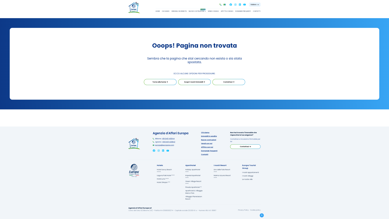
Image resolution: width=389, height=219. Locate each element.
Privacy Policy (243, 210)
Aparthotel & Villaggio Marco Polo (194, 191)
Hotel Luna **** (163, 179)
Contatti (257, 11)
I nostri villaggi (247, 176)
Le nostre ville (247, 179)
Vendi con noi (213, 11)
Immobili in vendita (179, 11)
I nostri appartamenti (250, 172)
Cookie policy (255, 210)
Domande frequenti (243, 11)
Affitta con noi (227, 11)
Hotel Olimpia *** (163, 182)
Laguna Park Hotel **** (166, 175)
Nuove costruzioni (196, 11)
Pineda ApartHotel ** (193, 187)
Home (158, 11)
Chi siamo (165, 11)
